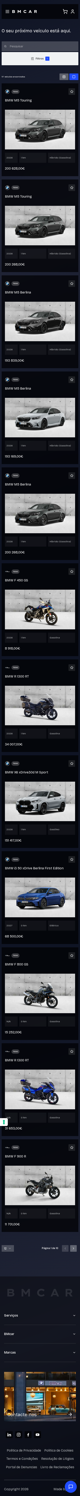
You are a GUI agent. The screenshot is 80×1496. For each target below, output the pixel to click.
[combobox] (8, 1248)
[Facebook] (28, 1434)
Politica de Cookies (58, 1450)
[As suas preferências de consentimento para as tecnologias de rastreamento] (4, 1122)
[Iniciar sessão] (72, 11)
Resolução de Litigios (57, 1459)
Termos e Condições (22, 1459)
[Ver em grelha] (73, 76)
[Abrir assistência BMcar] (71, 1487)
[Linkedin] (9, 1434)
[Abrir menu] (7, 11)
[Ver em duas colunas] (64, 76)
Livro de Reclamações (57, 1467)
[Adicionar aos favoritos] (72, 91)
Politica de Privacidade (24, 1450)
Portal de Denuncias (21, 1467)
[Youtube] (37, 1434)
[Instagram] (18, 1434)
